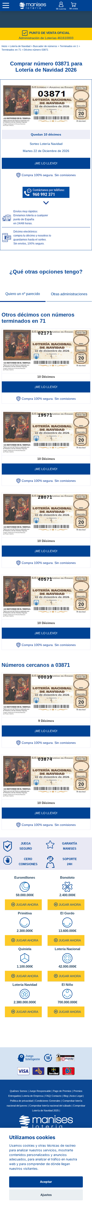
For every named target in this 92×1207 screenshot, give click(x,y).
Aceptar (46, 1181)
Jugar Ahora (27, 904)
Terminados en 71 (11, 49)
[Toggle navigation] (5, 5)
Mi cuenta (61, 9)
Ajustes (46, 1195)
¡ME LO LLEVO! (46, 163)
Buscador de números (45, 46)
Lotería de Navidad (20, 46)
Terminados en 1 (69, 46)
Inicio (4, 46)
